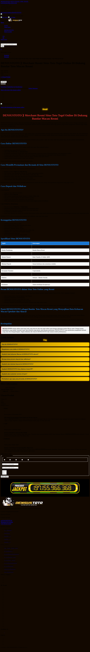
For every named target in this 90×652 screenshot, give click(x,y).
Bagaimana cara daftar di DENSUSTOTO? (16, 349)
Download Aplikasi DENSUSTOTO (11, 12)
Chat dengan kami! (6, 523)
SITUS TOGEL (15, 1)
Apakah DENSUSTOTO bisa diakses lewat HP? (17, 369)
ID (3, 38)
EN (4, 36)
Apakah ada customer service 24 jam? (14, 374)
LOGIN (3, 83)
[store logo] (15, 21)
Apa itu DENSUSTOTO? (10, 344)
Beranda (6, 57)
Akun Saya (7, 27)
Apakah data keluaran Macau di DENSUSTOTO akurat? (20, 354)
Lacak (6, 25)
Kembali (6, 55)
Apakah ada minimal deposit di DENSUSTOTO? (17, 364)
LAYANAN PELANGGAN (9, 3)
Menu (2, 22)
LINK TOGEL (24, 1)
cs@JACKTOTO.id (6, 520)
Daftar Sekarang (33, 88)
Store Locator (8, 31)
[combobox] (9, 44)
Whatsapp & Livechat (7, 522)
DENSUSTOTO (5, 1)
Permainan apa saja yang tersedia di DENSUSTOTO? (19, 379)
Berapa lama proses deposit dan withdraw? (16, 359)
